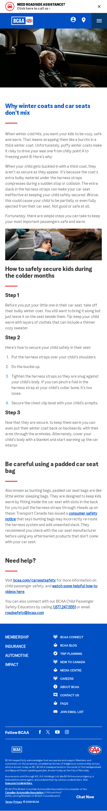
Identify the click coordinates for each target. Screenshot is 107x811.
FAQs (63, 704)
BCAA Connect (71, 637)
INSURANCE (15, 647)
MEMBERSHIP (17, 637)
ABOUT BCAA (69, 687)
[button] (79, 797)
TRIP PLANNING (70, 654)
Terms (8, 802)
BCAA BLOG (68, 645)
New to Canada (72, 662)
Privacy (18, 802)
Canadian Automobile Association (24, 793)
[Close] (99, 6)
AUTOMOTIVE (17, 656)
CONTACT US (69, 695)
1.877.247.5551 (64, 607)
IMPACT (11, 665)
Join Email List (71, 712)
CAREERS (66, 679)
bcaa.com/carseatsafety (34, 580)
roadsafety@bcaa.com (24, 613)
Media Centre (70, 670)
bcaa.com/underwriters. (18, 783)
